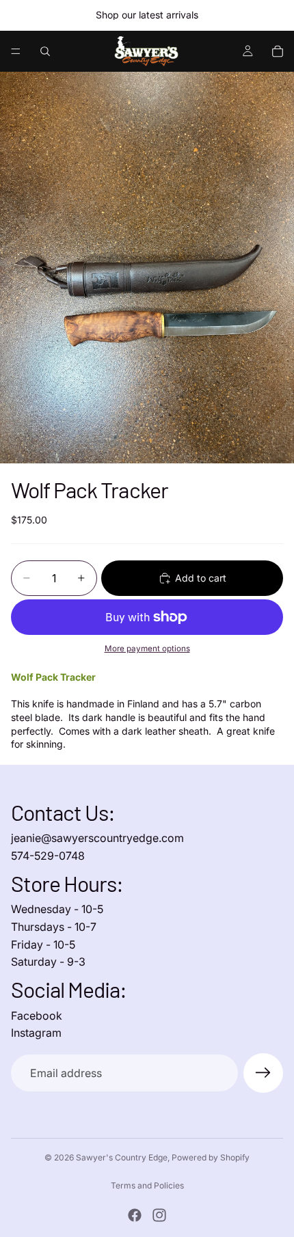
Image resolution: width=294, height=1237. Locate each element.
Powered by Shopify (211, 1157)
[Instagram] (159, 1215)
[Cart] (278, 51)
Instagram (36, 1032)
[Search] (45, 51)
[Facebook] (134, 1215)
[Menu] (15, 51)
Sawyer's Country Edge (122, 1157)
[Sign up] (263, 1073)
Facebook (36, 1015)
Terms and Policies (147, 1185)
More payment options (147, 648)
